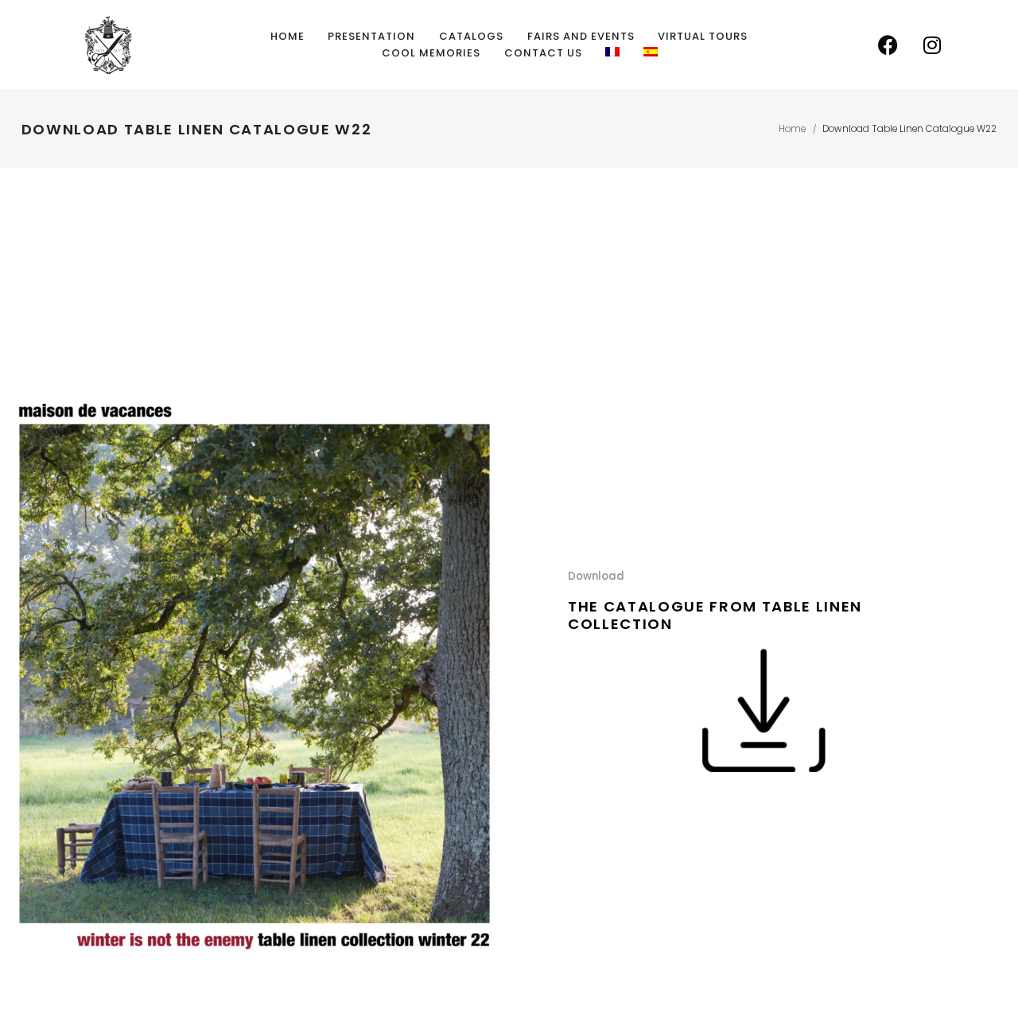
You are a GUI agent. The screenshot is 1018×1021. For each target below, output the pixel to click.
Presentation (371, 36)
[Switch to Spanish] (650, 51)
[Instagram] (932, 45)
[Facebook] (888, 45)
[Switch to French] (612, 51)
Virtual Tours (703, 36)
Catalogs (471, 36)
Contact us (543, 52)
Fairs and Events (581, 36)
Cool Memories (431, 52)
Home (287, 36)
